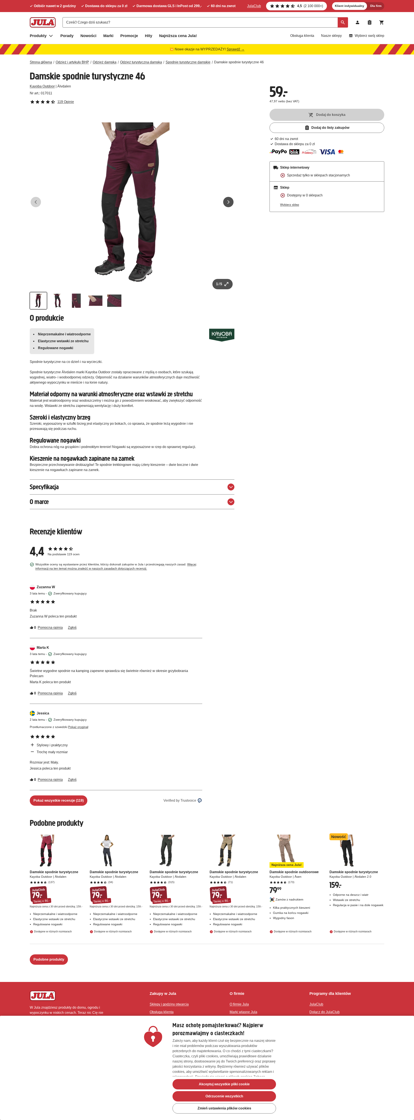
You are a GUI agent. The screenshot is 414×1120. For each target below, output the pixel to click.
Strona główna (41, 62)
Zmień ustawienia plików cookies (224, 1108)
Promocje (129, 36)
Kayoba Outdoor (42, 86)
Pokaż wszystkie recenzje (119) (58, 800)
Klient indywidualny (349, 6)
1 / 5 (219, 284)
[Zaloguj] (357, 22)
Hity (148, 36)
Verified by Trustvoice (179, 800)
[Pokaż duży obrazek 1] (132, 202)
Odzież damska (104, 62)
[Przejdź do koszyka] (381, 22)
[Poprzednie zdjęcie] (36, 202)
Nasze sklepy (331, 35)
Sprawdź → (236, 49)
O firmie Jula (239, 1004)
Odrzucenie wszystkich (224, 1096)
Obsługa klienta (302, 35)
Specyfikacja (44, 487)
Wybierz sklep (289, 204)
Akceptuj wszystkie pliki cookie (224, 1084)
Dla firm (375, 6)
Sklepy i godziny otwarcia (169, 1004)
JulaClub (254, 6)
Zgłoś (72, 627)
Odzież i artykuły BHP (72, 62)
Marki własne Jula (243, 1012)
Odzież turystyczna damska (141, 62)
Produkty (38, 36)
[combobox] (205, 22)
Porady (67, 36)
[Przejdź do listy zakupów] (369, 22)
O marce (39, 502)
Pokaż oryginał (78, 727)
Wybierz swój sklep (369, 35)
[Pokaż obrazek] (38, 300)
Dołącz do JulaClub (324, 1012)
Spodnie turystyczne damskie (188, 62)
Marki (108, 36)
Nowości (88, 36)
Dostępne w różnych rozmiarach (53, 931)
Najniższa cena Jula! (178, 36)
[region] (207, 1068)
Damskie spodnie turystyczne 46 (239, 62)
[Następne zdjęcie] (228, 202)
